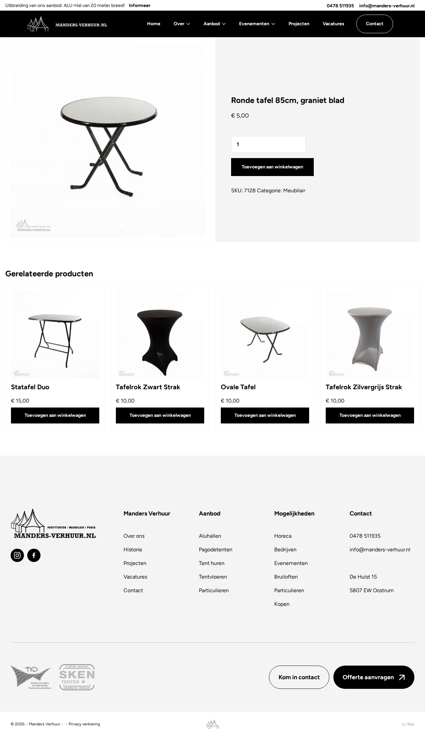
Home (153, 24)
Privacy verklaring (84, 724)
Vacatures (333, 24)
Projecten (299, 24)
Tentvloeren (213, 577)
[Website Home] (67, 24)
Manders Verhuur (44, 724)
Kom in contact (299, 677)
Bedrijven (285, 549)
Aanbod (212, 24)
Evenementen (254, 24)
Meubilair (294, 190)
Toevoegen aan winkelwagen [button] (55, 415)
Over (179, 24)
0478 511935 (340, 6)
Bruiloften (286, 577)
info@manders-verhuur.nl (386, 6)
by (408, 724)
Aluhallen (210, 536)
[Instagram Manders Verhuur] (17, 555)
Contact (133, 590)
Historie (133, 549)
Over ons (134, 536)
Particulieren (214, 590)
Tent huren (211, 563)
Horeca (283, 536)
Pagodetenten (215, 549)
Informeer (139, 5)
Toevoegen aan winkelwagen (272, 167)
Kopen (282, 604)
